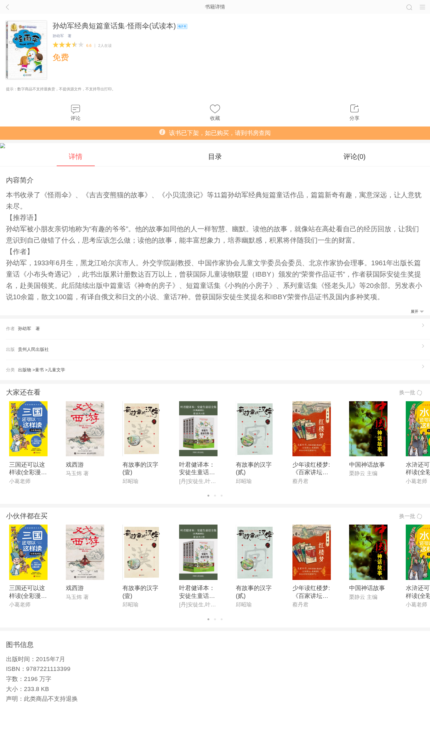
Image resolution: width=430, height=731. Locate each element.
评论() (354, 156)
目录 (215, 156)
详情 (75, 156)
